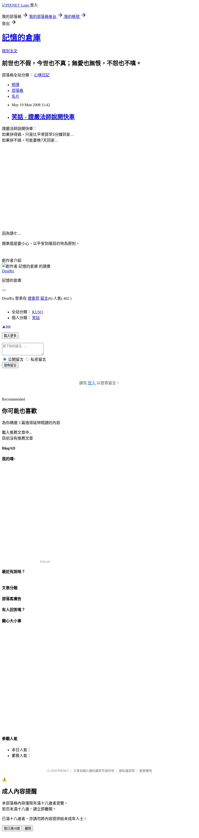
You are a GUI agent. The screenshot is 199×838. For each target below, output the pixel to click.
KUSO (37, 312)
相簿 (15, 85)
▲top (6, 326)
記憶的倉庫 (21, 37)
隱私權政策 (127, 771)
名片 (15, 96)
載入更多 (10, 336)
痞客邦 (33, 298)
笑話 (36, 318)
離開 (28, 828)
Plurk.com (45, 561)
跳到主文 (9, 51)
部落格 (17, 91)
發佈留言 (10, 365)
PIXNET (63, 771)
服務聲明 (145, 771)
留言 (44, 298)
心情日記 (42, 75)
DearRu (8, 271)
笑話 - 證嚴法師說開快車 (43, 117)
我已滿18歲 (12, 828)
